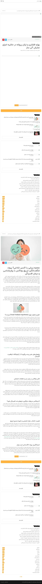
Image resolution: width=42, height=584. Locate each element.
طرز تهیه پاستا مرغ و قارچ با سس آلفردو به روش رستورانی (24, 163)
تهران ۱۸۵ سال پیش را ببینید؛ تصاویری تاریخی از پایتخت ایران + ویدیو (29, 183)
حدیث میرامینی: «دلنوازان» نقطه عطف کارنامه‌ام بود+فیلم (31, 180)
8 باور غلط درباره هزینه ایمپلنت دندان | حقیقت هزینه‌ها (24, 124)
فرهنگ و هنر (37, 204)
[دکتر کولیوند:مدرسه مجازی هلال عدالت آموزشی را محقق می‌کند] (37, 133)
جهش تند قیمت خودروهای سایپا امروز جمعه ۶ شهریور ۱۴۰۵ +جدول (29, 185)
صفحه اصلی (6, 582)
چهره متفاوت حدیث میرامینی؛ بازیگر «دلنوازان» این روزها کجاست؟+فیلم (29, 188)
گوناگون (38, 196)
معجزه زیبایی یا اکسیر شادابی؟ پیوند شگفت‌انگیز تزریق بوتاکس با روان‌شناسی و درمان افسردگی (18, 117)
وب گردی (36, 175)
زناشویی (38, 214)
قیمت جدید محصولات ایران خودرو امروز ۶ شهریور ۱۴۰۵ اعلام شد (30, 186)
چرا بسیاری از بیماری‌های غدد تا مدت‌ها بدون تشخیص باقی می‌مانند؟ (29, 121)
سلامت (38, 200)
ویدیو (38, 203)
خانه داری (37, 208)
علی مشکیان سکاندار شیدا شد (35, 178)
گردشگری (37, 213)
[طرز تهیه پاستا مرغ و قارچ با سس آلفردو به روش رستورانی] (37, 165)
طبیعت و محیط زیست (36, 221)
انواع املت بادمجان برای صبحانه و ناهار (27, 150)
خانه (38, 10)
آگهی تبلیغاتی (37, 218)
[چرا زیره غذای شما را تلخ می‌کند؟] (37, 147)
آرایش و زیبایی (37, 211)
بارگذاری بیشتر (21, 137)
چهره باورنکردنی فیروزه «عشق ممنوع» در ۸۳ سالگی (32, 190)
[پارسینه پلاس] (39, 1)
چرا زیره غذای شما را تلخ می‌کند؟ (28, 145)
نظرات (21, 110)
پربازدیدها (37, 198)
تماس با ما (2, 582)
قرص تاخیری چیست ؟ (36, 129)
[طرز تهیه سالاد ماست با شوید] (37, 156)
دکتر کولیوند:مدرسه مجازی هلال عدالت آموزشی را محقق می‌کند (23, 131)
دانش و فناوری (37, 209)
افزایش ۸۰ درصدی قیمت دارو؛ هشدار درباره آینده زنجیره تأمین (30, 191)
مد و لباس (37, 216)
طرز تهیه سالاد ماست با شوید (28, 154)
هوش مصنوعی (37, 219)
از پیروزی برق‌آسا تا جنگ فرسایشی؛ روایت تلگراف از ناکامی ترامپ (30, 177)
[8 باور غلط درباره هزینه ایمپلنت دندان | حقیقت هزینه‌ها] (37, 126)
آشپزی (38, 201)
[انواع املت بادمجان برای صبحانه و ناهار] (37, 151)
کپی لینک (16, 105)
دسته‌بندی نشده (35, 10)
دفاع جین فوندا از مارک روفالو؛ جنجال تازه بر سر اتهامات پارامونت (30, 182)
